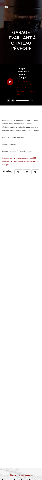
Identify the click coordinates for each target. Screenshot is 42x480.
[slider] (22, 100)
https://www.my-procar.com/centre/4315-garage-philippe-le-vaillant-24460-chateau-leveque (20, 161)
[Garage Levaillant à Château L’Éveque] (35, 171)
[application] (25, 100)
